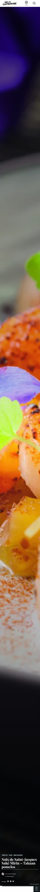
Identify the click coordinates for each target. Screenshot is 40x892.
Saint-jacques (18, 855)
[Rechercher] (34, 3)
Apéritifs (5, 855)
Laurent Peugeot (11, 874)
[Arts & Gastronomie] (10, 3)
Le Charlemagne (9, 876)
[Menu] (36, 888)
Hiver (10, 855)
